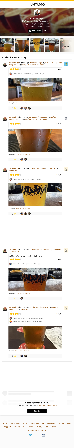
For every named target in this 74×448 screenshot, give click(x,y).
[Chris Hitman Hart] (25, 108)
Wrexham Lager (36, 63)
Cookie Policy (50, 427)
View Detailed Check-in (23, 103)
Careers (17, 427)
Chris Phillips (13, 63)
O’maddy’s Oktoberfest (40, 249)
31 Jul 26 (11, 350)
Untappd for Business (11, 423)
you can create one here (48, 405)
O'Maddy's (12, 170)
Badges (61, 423)
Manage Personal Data (37, 430)
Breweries (51, 423)
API (24, 427)
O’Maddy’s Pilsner (38, 168)
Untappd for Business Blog (33, 423)
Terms (30, 427)
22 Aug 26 (11, 103)
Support (7, 427)
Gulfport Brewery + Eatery (33, 65)
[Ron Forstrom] (29, 108)
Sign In (37, 411)
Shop (69, 423)
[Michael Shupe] (25, 213)
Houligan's (25, 309)
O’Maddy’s (52, 168)
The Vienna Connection (37, 117)
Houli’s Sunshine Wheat (39, 307)
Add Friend (36, 31)
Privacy (39, 427)
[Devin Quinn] (21, 108)
